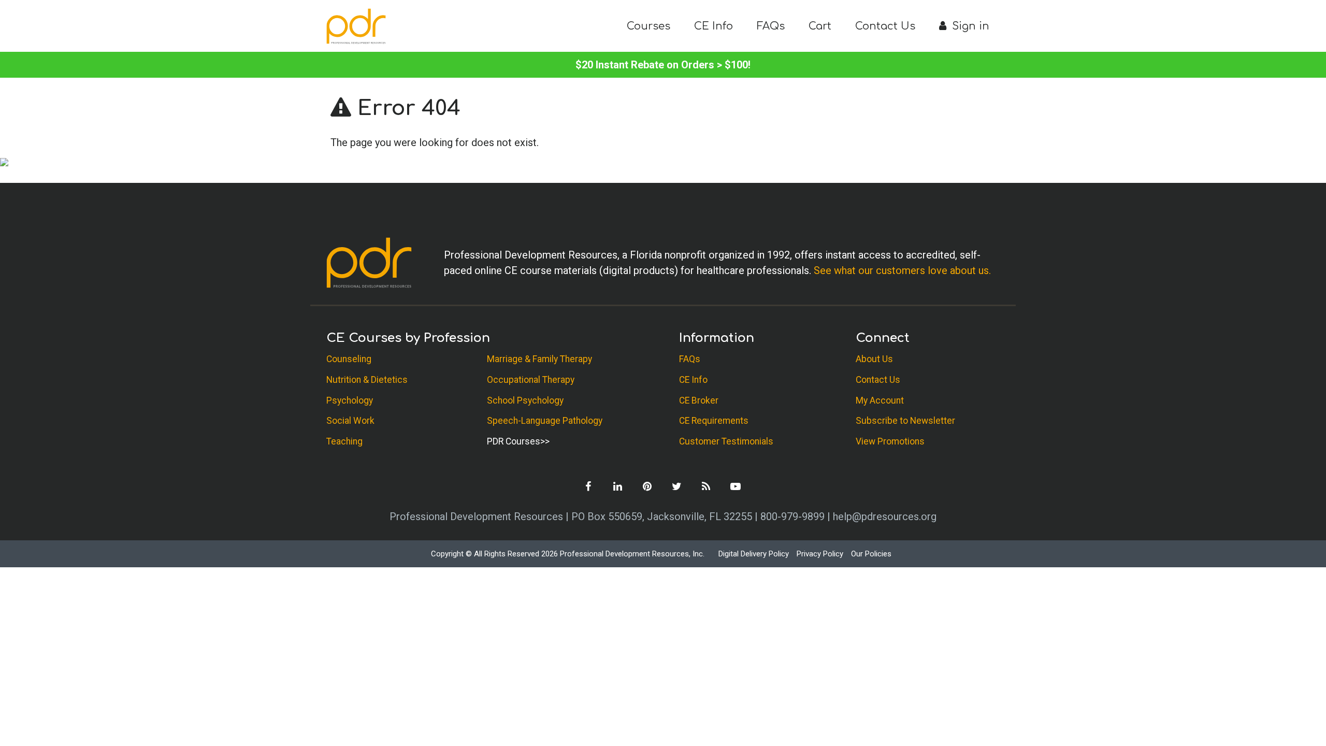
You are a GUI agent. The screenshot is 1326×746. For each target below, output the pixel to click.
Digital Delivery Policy (753, 553)
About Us (874, 359)
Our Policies (871, 553)
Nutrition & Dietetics (367, 380)
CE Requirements (713, 420)
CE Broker (698, 400)
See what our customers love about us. (902, 270)
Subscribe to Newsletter (905, 420)
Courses (648, 26)
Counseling (348, 359)
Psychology (349, 400)
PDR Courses (513, 441)
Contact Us (885, 26)
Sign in (969, 26)
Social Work (350, 420)
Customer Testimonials (726, 441)
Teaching (344, 441)
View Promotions (890, 441)
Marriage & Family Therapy (539, 359)
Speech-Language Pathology (544, 420)
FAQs (771, 26)
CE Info (713, 26)
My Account (880, 400)
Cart (820, 26)
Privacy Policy (820, 553)
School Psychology (525, 400)
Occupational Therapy (530, 380)
